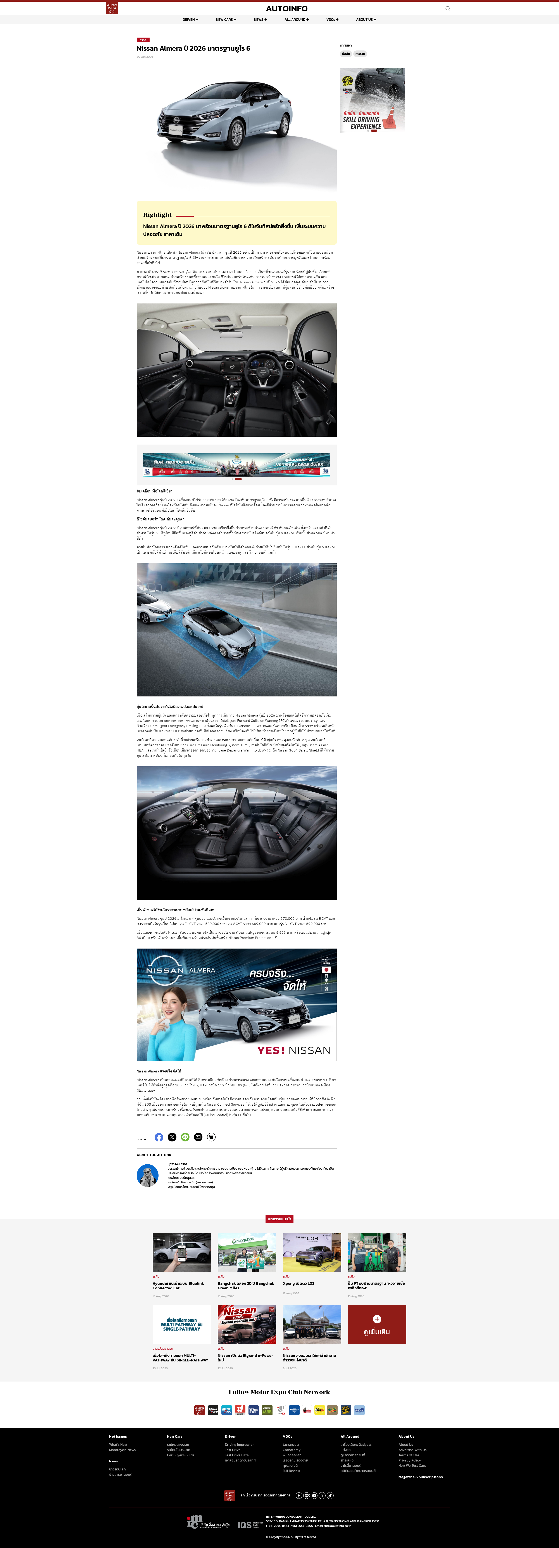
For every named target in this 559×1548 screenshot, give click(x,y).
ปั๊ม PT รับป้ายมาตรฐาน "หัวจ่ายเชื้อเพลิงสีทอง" (376, 1285)
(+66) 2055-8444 (277, 1526)
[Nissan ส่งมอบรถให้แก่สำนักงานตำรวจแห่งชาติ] (312, 1324)
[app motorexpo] (213, 1410)
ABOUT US (364, 19)
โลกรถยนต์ (291, 1444)
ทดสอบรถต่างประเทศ (240, 1460)
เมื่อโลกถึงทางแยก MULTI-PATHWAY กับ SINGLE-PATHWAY (180, 1357)
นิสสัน (346, 54)
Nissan (360, 54)
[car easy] (319, 1410)
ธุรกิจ (143, 40)
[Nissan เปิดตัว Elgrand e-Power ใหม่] (247, 1324)
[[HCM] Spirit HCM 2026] (372, 100)
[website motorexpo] (227, 1410)
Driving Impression (239, 1444)
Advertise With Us (412, 1449)
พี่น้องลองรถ (292, 1455)
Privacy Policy (410, 1460)
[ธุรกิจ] (377, 1324)
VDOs (330, 19)
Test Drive (232, 1449)
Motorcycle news (122, 1449)
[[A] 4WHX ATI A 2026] (236, 465)
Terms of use (409, 1455)
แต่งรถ (346, 1449)
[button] (235, 479)
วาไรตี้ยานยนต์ (351, 1465)
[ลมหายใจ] (359, 1410)
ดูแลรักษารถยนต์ (353, 1455)
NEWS (258, 19)
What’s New (118, 1444)
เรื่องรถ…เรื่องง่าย (295, 1460)
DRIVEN (189, 19)
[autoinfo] (112, 8)
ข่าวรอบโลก (117, 1469)
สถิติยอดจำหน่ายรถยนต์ (358, 1470)
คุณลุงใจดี (290, 1465)
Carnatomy (292, 1449)
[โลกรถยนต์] (294, 1410)
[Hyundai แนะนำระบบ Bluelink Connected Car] (182, 1252)
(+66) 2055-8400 (301, 1526)
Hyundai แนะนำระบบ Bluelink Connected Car (178, 1285)
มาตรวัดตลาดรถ (163, 1348)
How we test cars (412, 1465)
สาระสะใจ (347, 1460)
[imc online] (281, 1410)
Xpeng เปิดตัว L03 (298, 1283)
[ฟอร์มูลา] (240, 1410)
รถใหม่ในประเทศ (178, 1449)
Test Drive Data (237, 1455)
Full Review (291, 1470)
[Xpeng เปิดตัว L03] (312, 1252)
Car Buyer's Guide (181, 1455)
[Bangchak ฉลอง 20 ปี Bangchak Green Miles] (247, 1252)
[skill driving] (346, 1410)
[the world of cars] (254, 1410)
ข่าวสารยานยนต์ (120, 1474)
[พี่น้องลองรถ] (307, 1410)
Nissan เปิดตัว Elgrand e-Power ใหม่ (245, 1357)
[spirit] (333, 1410)
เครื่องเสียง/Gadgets (356, 1444)
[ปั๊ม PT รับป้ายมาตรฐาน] (377, 1252)
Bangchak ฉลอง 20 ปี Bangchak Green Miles (246, 1285)
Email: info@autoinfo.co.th (333, 1526)
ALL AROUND (295, 19)
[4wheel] (267, 1410)
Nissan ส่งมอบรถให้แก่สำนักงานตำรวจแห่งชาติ (309, 1357)
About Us (406, 1444)
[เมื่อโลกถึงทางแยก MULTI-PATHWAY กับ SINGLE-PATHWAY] (182, 1324)
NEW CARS (224, 19)
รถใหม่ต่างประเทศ (180, 1444)
